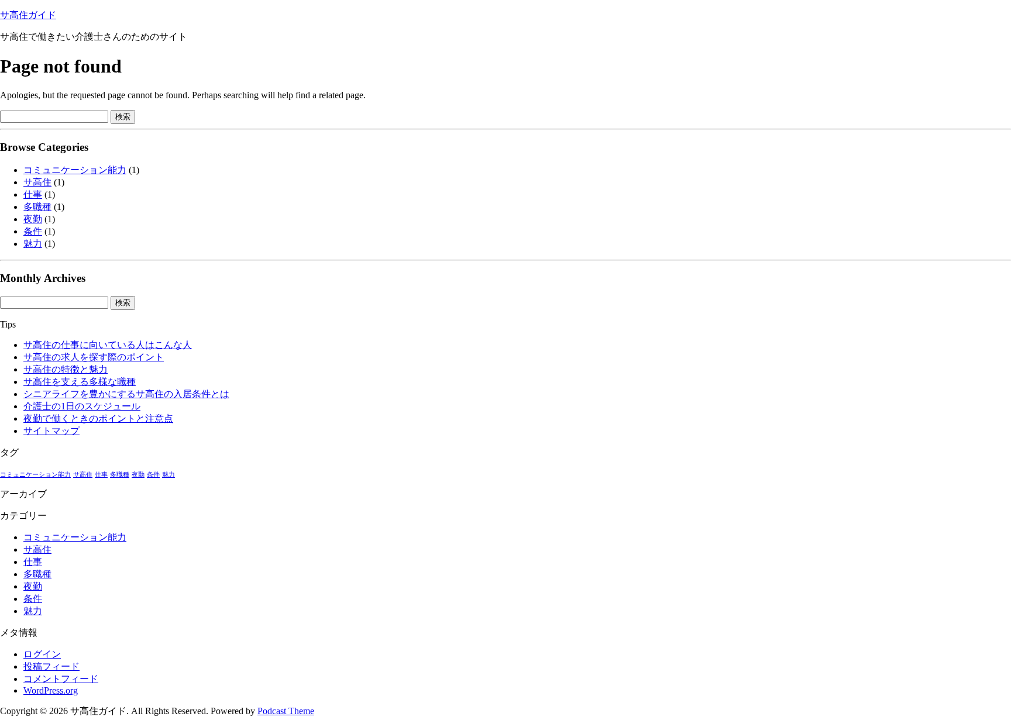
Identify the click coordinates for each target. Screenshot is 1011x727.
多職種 (37, 207)
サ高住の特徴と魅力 (65, 369)
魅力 (32, 244)
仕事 (32, 194)
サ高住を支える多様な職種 (79, 382)
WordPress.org (50, 690)
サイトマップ (51, 431)
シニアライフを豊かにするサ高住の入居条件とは (126, 394)
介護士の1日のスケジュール (81, 406)
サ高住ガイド (28, 15)
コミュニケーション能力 (74, 170)
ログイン (42, 654)
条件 (32, 231)
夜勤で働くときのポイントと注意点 (98, 418)
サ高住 (37, 182)
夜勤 (32, 219)
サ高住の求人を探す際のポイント (93, 357)
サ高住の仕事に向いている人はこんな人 (107, 345)
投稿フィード (51, 666)
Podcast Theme (285, 711)
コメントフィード (60, 679)
